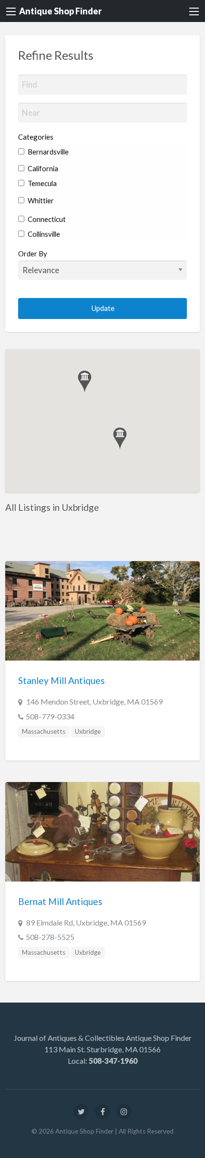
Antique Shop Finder (60, 11)
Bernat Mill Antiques (60, 901)
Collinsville (43, 234)
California (42, 168)
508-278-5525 (50, 936)
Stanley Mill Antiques (61, 680)
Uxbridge (88, 731)
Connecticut (46, 219)
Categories (35, 136)
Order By (32, 253)
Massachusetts (43, 731)
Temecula (41, 183)
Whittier (40, 200)
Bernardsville (47, 151)
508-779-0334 (50, 716)
